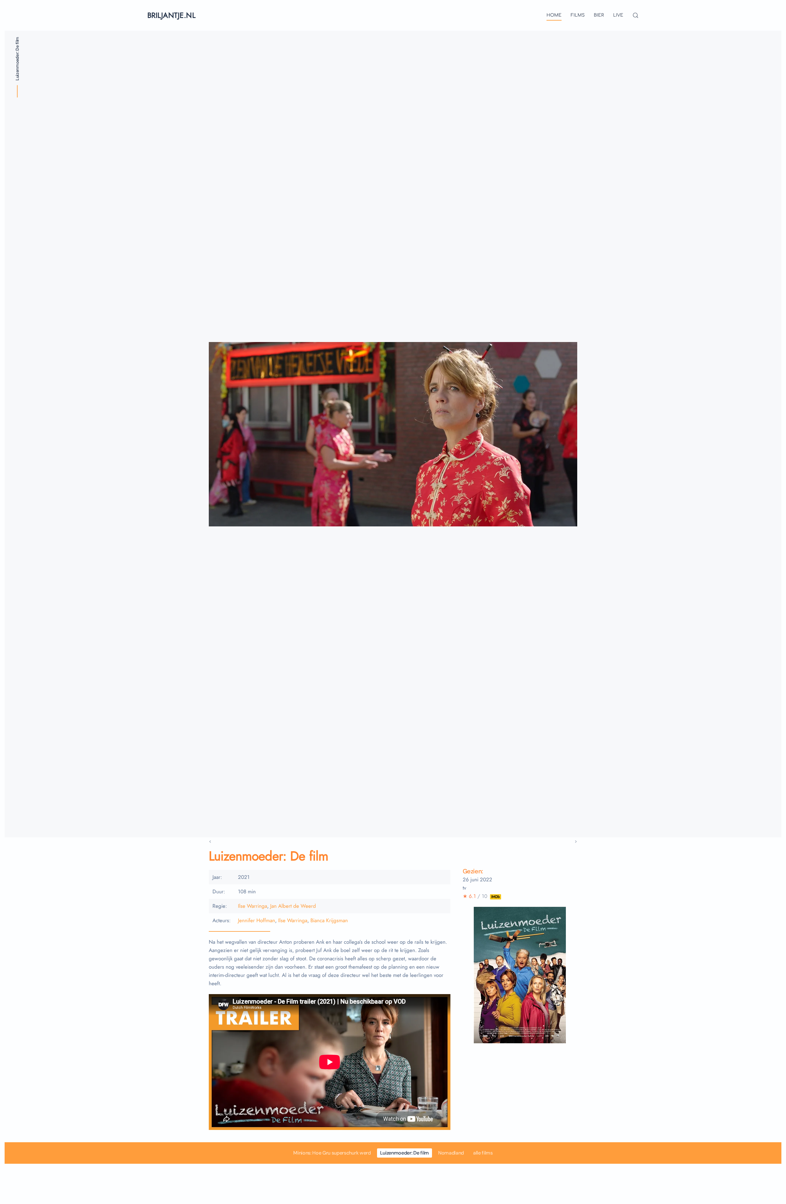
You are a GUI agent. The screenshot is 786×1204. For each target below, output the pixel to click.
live (618, 15)
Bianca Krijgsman (329, 920)
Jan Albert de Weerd (293, 906)
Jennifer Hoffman (256, 920)
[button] (635, 15)
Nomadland (451, 1153)
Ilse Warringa (252, 906)
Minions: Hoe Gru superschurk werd (332, 1153)
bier (599, 15)
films (578, 15)
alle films (483, 1153)
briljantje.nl (171, 15)
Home (554, 15)
